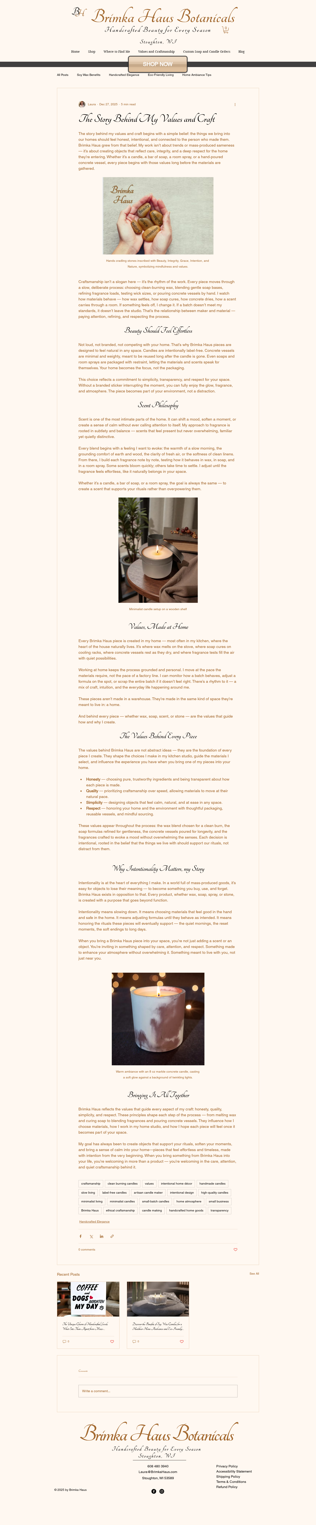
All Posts (62, 75)
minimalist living (92, 1201)
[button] (226, 29)
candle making (152, 1210)
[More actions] (235, 104)
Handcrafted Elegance (124, 75)
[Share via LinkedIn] (102, 1236)
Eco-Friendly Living (161, 75)
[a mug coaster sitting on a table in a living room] (88, 1299)
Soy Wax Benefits (88, 75)
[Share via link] (112, 1236)
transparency (220, 1210)
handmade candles (212, 1183)
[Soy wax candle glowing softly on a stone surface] (158, 1299)
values (149, 1183)
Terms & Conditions (231, 1482)
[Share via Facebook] (80, 1236)
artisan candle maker (148, 1192)
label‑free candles (114, 1192)
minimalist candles (122, 1201)
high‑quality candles (214, 1192)
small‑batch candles (155, 1201)
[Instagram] (162, 1491)
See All (254, 1273)
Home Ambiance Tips (196, 75)
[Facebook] (154, 1491)
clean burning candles (123, 1183)
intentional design (182, 1192)
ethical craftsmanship (120, 1210)
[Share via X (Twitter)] (91, 1236)
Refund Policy (227, 1487)
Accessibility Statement (234, 1471)
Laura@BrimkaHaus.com (158, 1472)
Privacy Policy (227, 1466)
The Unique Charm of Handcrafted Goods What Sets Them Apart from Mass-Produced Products (85, 1326)
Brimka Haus (90, 1210)
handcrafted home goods (186, 1210)
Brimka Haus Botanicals (163, 17)
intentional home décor (176, 1183)
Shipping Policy (228, 1476)
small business (219, 1201)
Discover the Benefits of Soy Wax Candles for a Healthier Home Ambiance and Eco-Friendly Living (157, 1326)
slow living (88, 1192)
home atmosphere (188, 1201)
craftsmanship (90, 1183)
